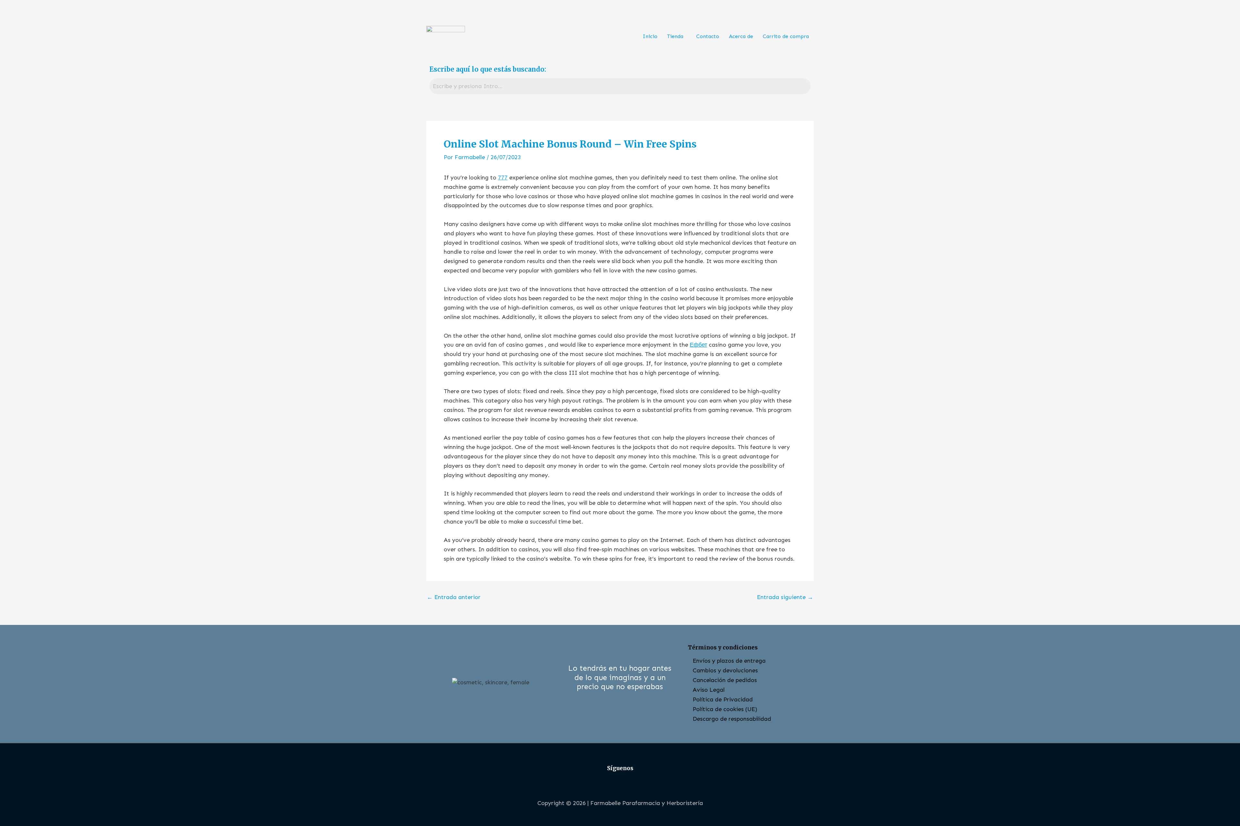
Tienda (675, 36)
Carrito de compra (786, 36)
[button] (676, 36)
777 (503, 177)
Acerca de (741, 36)
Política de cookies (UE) (725, 709)
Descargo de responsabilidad (732, 718)
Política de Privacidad (723, 699)
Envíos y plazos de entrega (729, 660)
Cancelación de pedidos (725, 680)
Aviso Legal (709, 689)
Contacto (707, 36)
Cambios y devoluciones (725, 670)
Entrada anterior (453, 597)
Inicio (650, 36)
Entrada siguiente (785, 597)
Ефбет (698, 344)
